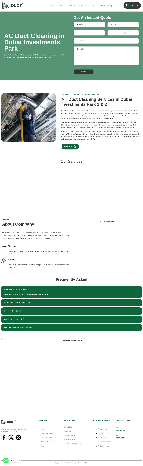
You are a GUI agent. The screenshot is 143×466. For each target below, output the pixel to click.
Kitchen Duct (68, 427)
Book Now (68, 146)
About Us (101, 6)
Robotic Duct (68, 431)
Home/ (63, 94)
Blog (110, 6)
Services (59, 6)
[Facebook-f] (4, 437)
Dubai (92, 6)
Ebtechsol (84, 463)
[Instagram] (18, 437)
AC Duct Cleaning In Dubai (73, 444)
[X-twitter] (11, 437)
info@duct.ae (120, 430)
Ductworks (71, 6)
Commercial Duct (70, 435)
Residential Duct (69, 439)
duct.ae (69, 463)
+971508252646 (120, 438)
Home (51, 6)
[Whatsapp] (6, 460)
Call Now (134, 5)
